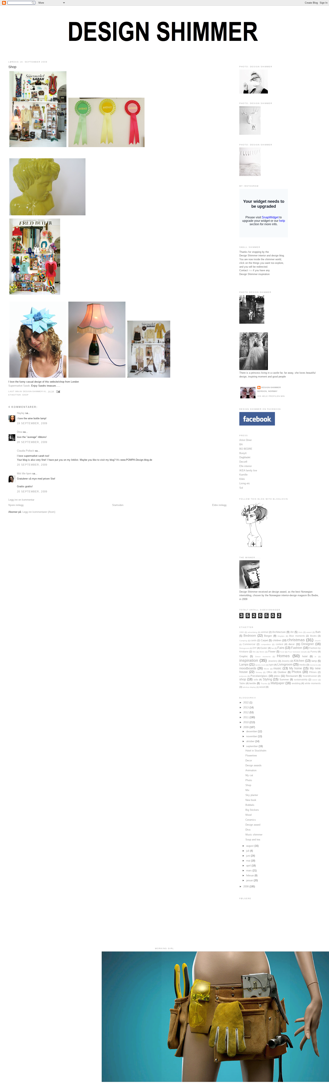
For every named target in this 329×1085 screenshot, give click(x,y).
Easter (263, 648)
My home (295, 668)
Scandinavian (310, 676)
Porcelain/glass (259, 675)
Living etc (244, 483)
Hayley (21, 413)
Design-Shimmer (271, 387)
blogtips (281, 636)
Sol (241, 487)
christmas (296, 640)
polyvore (243, 676)
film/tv (262, 652)
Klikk (242, 479)
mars (249, 870)
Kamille (243, 474)
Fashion (296, 647)
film (254, 652)
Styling (267, 679)
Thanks (264, 683)
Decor (248, 760)
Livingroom (284, 664)
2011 (246, 717)
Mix (247, 790)
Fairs (280, 647)
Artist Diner (245, 440)
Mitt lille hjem (24, 473)
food (282, 652)
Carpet (264, 640)
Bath (318, 632)
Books (313, 636)
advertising (252, 632)
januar (250, 880)
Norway (259, 672)
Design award (252, 824)
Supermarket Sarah (19, 385)
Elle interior (245, 466)
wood (262, 687)
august (250, 845)
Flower (271, 651)
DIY (254, 648)
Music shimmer (253, 834)
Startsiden (117, 505)
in (315, 656)
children (277, 640)
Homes (283, 656)
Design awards (253, 765)
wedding (296, 683)
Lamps (243, 664)
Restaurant (292, 675)
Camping (243, 641)
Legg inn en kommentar (21, 499)
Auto (300, 632)
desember (252, 731)
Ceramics (250, 819)
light (271, 664)
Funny (314, 651)
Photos (296, 672)
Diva (247, 829)
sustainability (300, 679)
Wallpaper (277, 683)
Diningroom (244, 648)
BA (241, 444)
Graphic (243, 656)
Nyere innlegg (15, 505)
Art (292, 632)
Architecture (279, 632)
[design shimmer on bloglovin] (254, 546)
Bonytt (243, 453)
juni (248, 855)
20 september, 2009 (32, 442)
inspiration (248, 660)
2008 (246, 886)
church (318, 641)
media (302, 664)
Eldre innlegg (219, 505)
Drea (19, 431)
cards (253, 640)
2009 (246, 727)
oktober (250, 741)
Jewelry (286, 661)
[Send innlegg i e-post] (58, 391)
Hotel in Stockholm (255, 750)
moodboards (247, 668)
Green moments (263, 656)
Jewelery (272, 661)
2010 (246, 722)
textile (252, 683)
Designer (307, 644)
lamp (314, 660)
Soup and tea (252, 839)
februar (250, 875)
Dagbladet (244, 457)
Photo (248, 780)
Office (269, 672)
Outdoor (282, 672)
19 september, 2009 (32, 423)
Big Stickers (252, 809)
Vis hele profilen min (271, 396)
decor (291, 644)
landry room (260, 665)
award (309, 632)
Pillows (313, 672)
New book (250, 800)
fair (272, 648)
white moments (313, 683)
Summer (284, 679)
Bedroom (250, 635)
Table (242, 683)
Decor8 (243, 461)
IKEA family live (248, 470)
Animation (250, 770)
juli (248, 850)
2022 (246, 702)
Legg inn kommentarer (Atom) (38, 511)
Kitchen (299, 660)
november (252, 736)
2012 (246, 712)
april (249, 865)
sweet (314, 680)
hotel (304, 656)
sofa (256, 679)
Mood (248, 814)
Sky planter (251, 795)
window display (249, 687)
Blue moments (297, 636)
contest (279, 644)
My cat (249, 775)
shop (25, 395)
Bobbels (249, 805)
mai (248, 860)
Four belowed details (297, 652)
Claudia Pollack (25, 450)
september (252, 746)
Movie (266, 669)
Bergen (268, 635)
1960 (241, 632)
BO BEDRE (245, 448)
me (250, 270)
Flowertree (251, 755)
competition (266, 644)
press (277, 675)
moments (314, 665)
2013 (246, 707)
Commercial (249, 644)
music (277, 668)
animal (264, 632)
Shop (12, 67)
